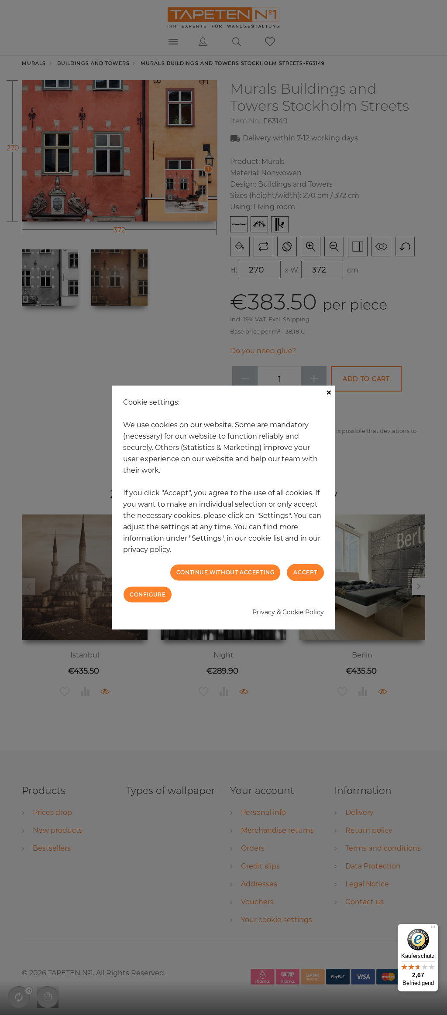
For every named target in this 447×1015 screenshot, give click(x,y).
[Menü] (433, 929)
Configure (147, 594)
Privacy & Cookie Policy (288, 612)
